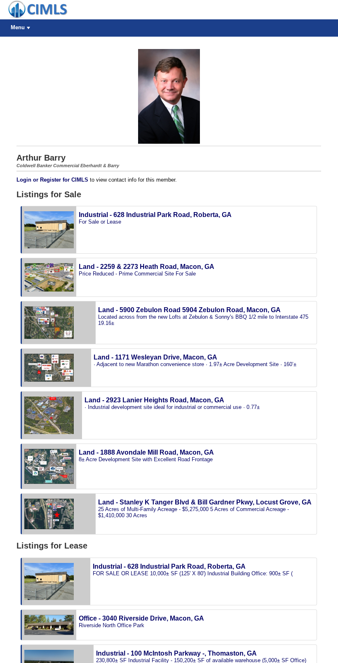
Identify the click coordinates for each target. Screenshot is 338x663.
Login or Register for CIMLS (52, 180)
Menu (18, 27)
